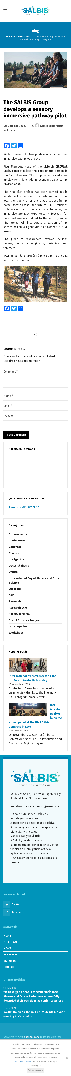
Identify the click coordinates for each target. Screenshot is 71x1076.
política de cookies (22, 1061)
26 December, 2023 (15, 125)
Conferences (17, 540)
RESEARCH (10, 954)
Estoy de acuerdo (35, 1070)
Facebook (18, 912)
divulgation (16, 559)
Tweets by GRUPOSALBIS (24, 507)
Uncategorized (18, 626)
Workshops (16, 632)
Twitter (16, 904)
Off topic (15, 588)
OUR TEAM (10, 942)
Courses (14, 553)
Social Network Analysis (24, 620)
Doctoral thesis (19, 565)
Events (11, 130)
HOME (7, 935)
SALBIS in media (19, 614)
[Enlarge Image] (36, 70)
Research (15, 601)
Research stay (18, 607)
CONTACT (9, 967)
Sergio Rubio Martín (51, 125)
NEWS (7, 948)
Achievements (18, 534)
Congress (15, 546)
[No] (66, 1058)
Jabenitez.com (31, 1037)
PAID (11, 595)
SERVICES (9, 960)
